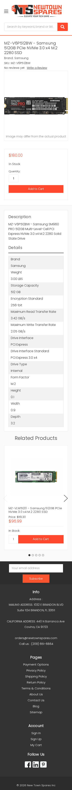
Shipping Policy (36, 676)
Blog (36, 706)
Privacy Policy (36, 670)
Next (66, 498)
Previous (5, 498)
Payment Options (36, 664)
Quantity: (14, 171)
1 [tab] (29, 555)
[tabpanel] (36, 497)
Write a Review (37, 68)
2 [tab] (33, 555)
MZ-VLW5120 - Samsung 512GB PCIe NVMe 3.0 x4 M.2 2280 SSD (35, 510)
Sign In (36, 733)
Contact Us (36, 700)
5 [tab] (43, 555)
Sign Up (36, 739)
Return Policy (36, 682)
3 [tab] (36, 555)
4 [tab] (40, 555)
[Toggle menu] (6, 11)
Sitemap (36, 712)
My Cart (36, 745)
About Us (36, 694)
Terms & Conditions (36, 688)
